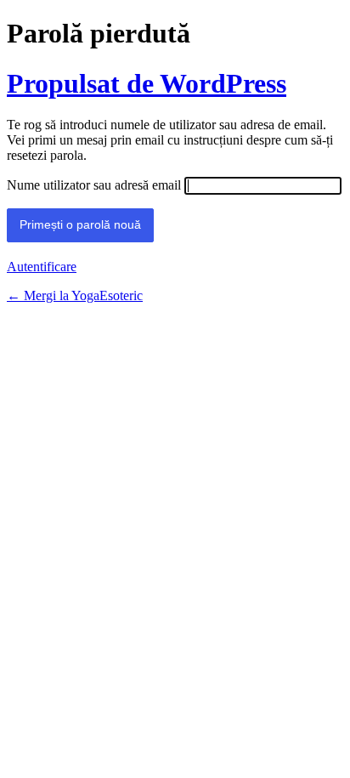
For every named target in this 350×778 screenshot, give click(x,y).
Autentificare (41, 266)
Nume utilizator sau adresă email (94, 185)
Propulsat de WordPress (146, 83)
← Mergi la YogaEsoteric (75, 295)
